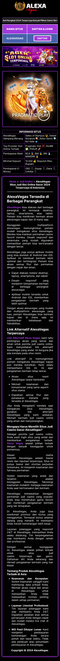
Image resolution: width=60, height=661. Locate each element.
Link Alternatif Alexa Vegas (23, 337)
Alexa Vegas (15, 443)
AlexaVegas (14, 207)
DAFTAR (42, 38)
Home (12, 181)
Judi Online (26, 181)
